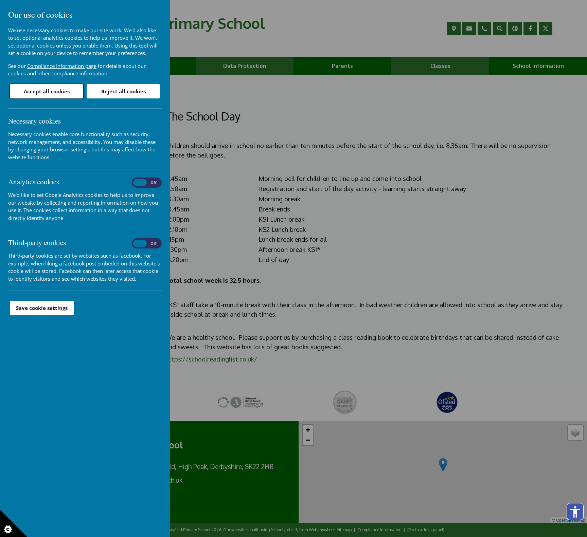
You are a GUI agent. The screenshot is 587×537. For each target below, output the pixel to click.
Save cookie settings (42, 307)
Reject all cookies (123, 91)
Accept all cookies (47, 91)
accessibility (575, 512)
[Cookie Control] (13, 523)
